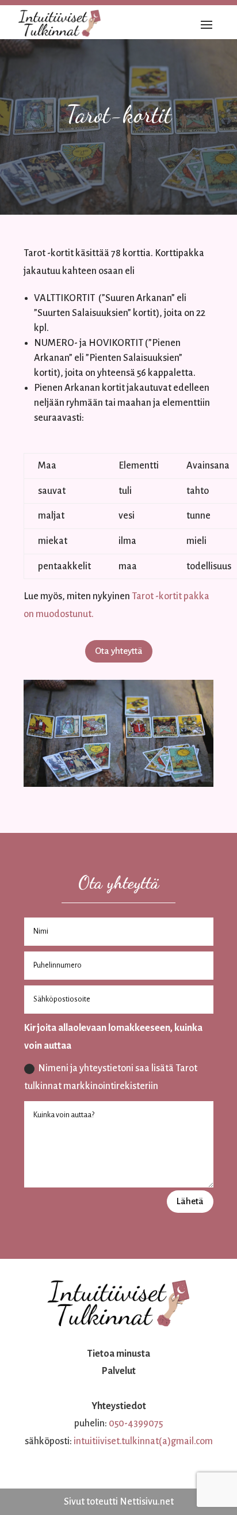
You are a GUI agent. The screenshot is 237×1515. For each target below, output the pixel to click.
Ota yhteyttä (119, 651)
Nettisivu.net (147, 1502)
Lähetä (190, 1201)
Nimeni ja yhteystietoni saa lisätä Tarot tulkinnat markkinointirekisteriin (110, 1077)
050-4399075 (136, 1423)
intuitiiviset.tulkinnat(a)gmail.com (143, 1441)
